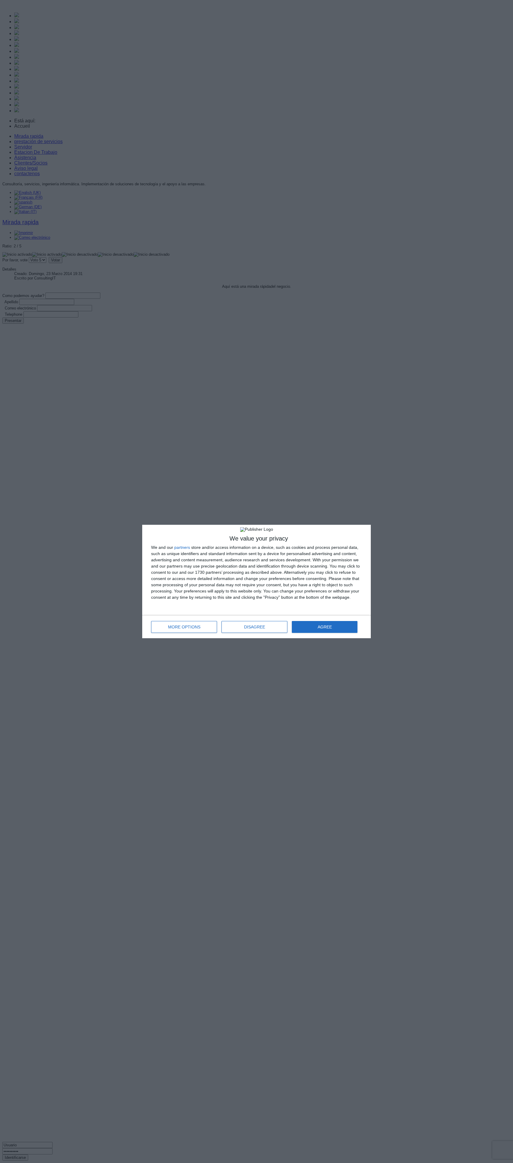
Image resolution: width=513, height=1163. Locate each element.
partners (182, 547)
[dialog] (256, 581)
